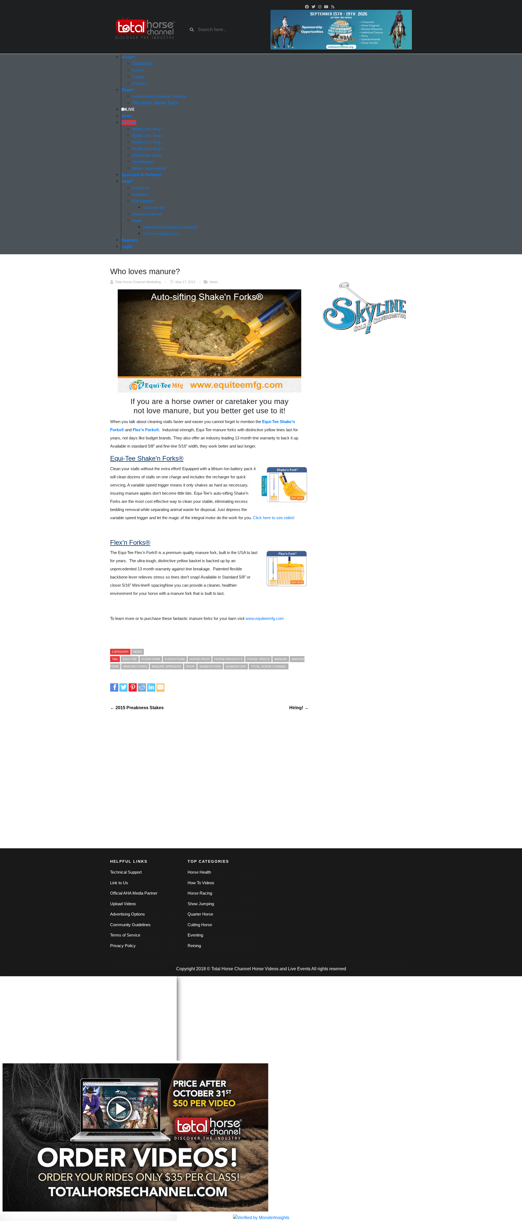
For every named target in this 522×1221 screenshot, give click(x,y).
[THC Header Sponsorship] (341, 29)
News (214, 282)
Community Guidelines (130, 924)
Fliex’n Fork (175, 659)
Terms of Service (125, 935)
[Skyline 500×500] (364, 310)
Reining (194, 945)
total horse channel (269, 666)
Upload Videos (123, 903)
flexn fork (150, 659)
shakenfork (236, 666)
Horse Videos (258, 659)
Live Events (299, 968)
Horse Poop (199, 659)
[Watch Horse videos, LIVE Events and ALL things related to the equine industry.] (144, 30)
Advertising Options (127, 914)
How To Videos (201, 882)
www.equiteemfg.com (265, 618)
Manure (280, 659)
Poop (190, 666)
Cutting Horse (200, 924)
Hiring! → (299, 707)
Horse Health (199, 872)
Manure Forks (135, 666)
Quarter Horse (200, 914)
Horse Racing (200, 893)
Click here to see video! (273, 517)
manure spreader (166, 666)
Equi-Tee (130, 659)
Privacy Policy (123, 945)
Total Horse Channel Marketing (138, 282)
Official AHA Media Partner (133, 893)
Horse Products (228, 659)
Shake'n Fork (210, 666)
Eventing (195, 935)
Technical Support (126, 872)
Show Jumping (201, 903)
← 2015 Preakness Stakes (137, 707)
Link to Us (119, 882)
